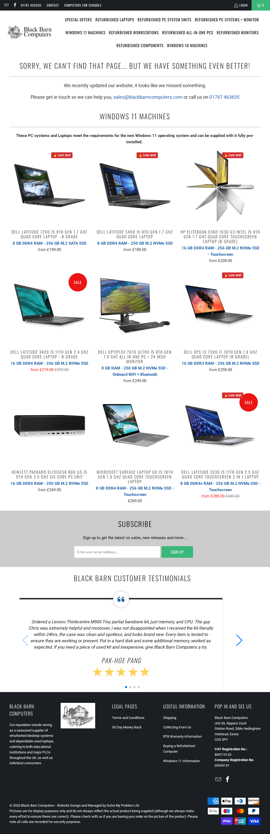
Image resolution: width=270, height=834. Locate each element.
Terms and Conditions (128, 718)
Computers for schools (83, 5)
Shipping (169, 718)
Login (243, 5)
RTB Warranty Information (182, 736)
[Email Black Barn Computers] (6, 5)
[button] (239, 640)
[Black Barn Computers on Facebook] (14, 5)
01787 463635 (31, 5)
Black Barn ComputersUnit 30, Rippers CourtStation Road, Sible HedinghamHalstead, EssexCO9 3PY (238, 729)
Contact (53, 5)
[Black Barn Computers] (29, 32)
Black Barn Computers (37, 805)
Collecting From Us (177, 727)
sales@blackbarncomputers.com (147, 97)
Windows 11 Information (181, 761)
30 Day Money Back (127, 727)
